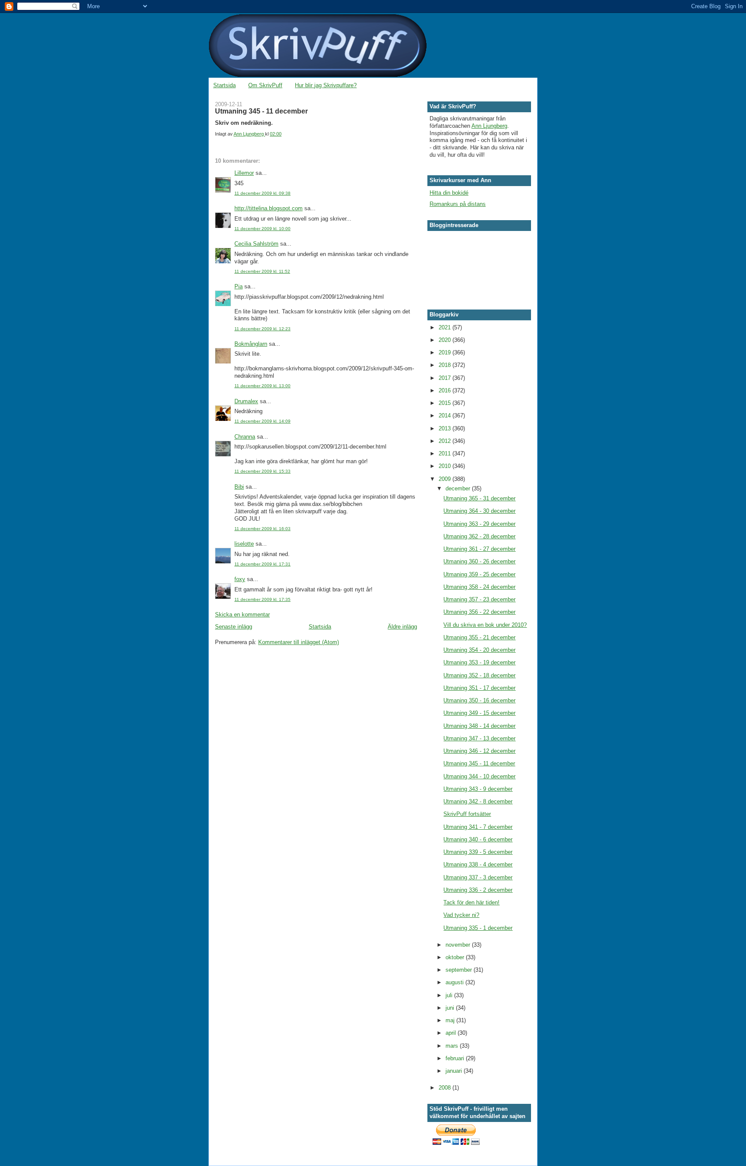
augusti (455, 982)
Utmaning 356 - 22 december (479, 612)
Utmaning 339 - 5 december (477, 852)
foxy (239, 579)
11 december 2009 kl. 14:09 (262, 421)
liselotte (244, 543)
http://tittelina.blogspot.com (268, 208)
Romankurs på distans (458, 204)
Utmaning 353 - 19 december (479, 662)
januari (455, 1071)
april (452, 1033)
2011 (445, 453)
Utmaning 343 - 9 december (477, 789)
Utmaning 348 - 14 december (479, 726)
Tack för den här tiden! (471, 902)
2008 (445, 1087)
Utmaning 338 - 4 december (477, 864)
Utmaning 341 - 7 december (477, 827)
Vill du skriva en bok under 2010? (485, 625)
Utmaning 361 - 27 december (479, 549)
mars (453, 1046)
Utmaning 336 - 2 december (477, 890)
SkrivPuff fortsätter (467, 814)
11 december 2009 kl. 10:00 (262, 228)
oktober (456, 957)
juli (450, 995)
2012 (445, 441)
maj (451, 1020)
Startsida (224, 85)
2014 (445, 415)
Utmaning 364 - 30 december (479, 511)
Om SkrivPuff (265, 85)
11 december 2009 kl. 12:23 (262, 328)
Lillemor (244, 173)
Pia (238, 286)
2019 (445, 352)
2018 (445, 365)
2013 (445, 428)
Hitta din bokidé (449, 193)
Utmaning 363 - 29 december (479, 524)
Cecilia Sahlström (256, 243)
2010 (445, 466)
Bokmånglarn (250, 344)
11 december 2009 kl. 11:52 (262, 271)
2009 (445, 479)
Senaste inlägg (233, 626)
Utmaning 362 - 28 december (479, 536)
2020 (445, 340)
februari (456, 1058)
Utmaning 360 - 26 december (479, 561)
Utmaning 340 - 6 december (477, 839)
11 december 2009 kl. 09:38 (262, 193)
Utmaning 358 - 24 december (479, 587)
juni (451, 1008)
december (459, 488)
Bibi (239, 486)
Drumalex (246, 401)
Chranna (244, 436)
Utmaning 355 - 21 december (479, 637)
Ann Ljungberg (489, 126)
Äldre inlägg (402, 626)
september (460, 970)
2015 (445, 403)
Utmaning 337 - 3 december (477, 877)
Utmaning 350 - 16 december (479, 700)
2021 (445, 327)
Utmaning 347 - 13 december (479, 738)
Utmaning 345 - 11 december (479, 763)
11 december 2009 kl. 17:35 (262, 599)
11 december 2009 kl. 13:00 (262, 385)
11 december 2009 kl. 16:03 (262, 528)
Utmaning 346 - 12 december (479, 751)
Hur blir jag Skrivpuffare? (326, 85)
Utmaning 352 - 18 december (479, 675)
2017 (445, 378)
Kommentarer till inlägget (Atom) (298, 642)
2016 (445, 390)
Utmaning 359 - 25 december (479, 574)
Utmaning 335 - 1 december (477, 928)
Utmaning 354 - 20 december (479, 650)
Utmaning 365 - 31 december (479, 498)
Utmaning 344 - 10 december (479, 776)
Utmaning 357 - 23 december (479, 599)
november (459, 945)
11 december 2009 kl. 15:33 (262, 471)
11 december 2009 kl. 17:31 (262, 564)
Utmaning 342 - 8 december (477, 801)
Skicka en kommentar (242, 614)
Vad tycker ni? (461, 915)
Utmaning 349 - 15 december (479, 713)
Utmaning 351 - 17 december (479, 688)
